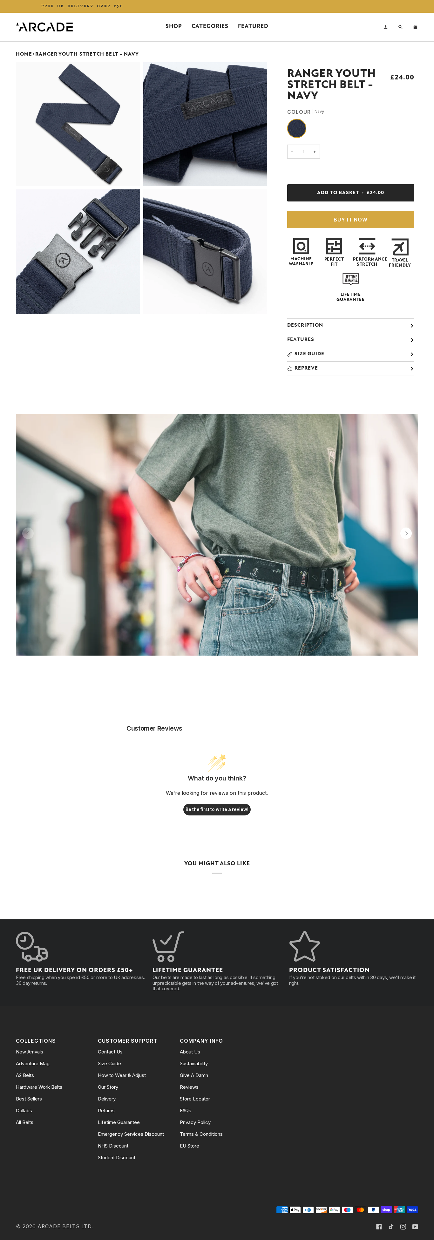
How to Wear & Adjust (122, 1075)
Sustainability (194, 1063)
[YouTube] (415, 1227)
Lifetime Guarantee (119, 1122)
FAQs (185, 1110)
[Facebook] (379, 1227)
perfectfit (334, 262)
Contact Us (110, 1052)
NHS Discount (113, 1146)
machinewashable (301, 262)
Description (305, 325)
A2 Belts (25, 1075)
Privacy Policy (195, 1122)
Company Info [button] (201, 1041)
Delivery (107, 1099)
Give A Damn (194, 1075)
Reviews (189, 1087)
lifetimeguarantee (350, 297)
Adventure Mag (33, 1063)
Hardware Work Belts (39, 1087)
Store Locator (195, 1099)
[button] (174, 27)
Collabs (24, 1110)
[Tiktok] (391, 1227)
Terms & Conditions (201, 1134)
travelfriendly (400, 263)
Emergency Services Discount (131, 1134)
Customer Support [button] (127, 1041)
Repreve (306, 368)
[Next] (406, 533)
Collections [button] (36, 1041)
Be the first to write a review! (217, 809)
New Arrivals (29, 1052)
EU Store (189, 1146)
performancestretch (367, 262)
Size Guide (309, 354)
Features (300, 339)
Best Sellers (29, 1099)
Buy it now (351, 220)
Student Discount (116, 1158)
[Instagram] (403, 1227)
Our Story (108, 1087)
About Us (190, 1052)
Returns (106, 1110)
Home (24, 54)
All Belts (24, 1122)
